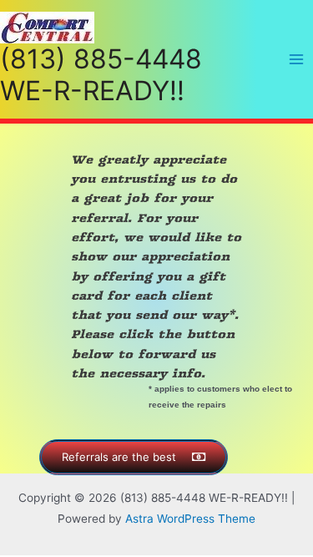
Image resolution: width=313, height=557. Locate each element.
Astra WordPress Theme (190, 518)
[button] (133, 457)
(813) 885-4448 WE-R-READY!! (101, 75)
